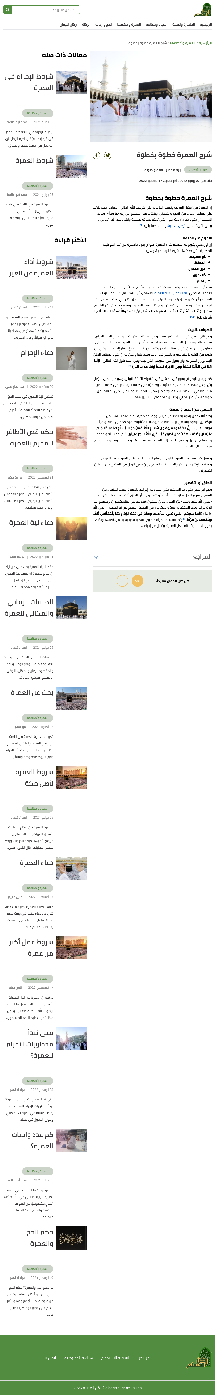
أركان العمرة (176, 225)
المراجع (202, 556)
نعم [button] (137, 581)
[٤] (191, 316)
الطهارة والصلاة (183, 24)
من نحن (144, 1357)
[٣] (195, 316)
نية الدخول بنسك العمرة (171, 293)
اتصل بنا (49, 1357)
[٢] (140, 224)
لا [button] (122, 581)
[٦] (126, 433)
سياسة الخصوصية (78, 1357)
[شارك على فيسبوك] (96, 155)
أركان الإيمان (68, 24)
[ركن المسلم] (203, 9)
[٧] (184, 518)
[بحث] (7, 9)
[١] (143, 224)
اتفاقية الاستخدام (115, 1357)
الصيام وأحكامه (156, 24)
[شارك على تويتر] (107, 155)
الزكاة (86, 24)
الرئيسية (206, 24)
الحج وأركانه (103, 24)
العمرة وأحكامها (129, 24)
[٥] (130, 365)
